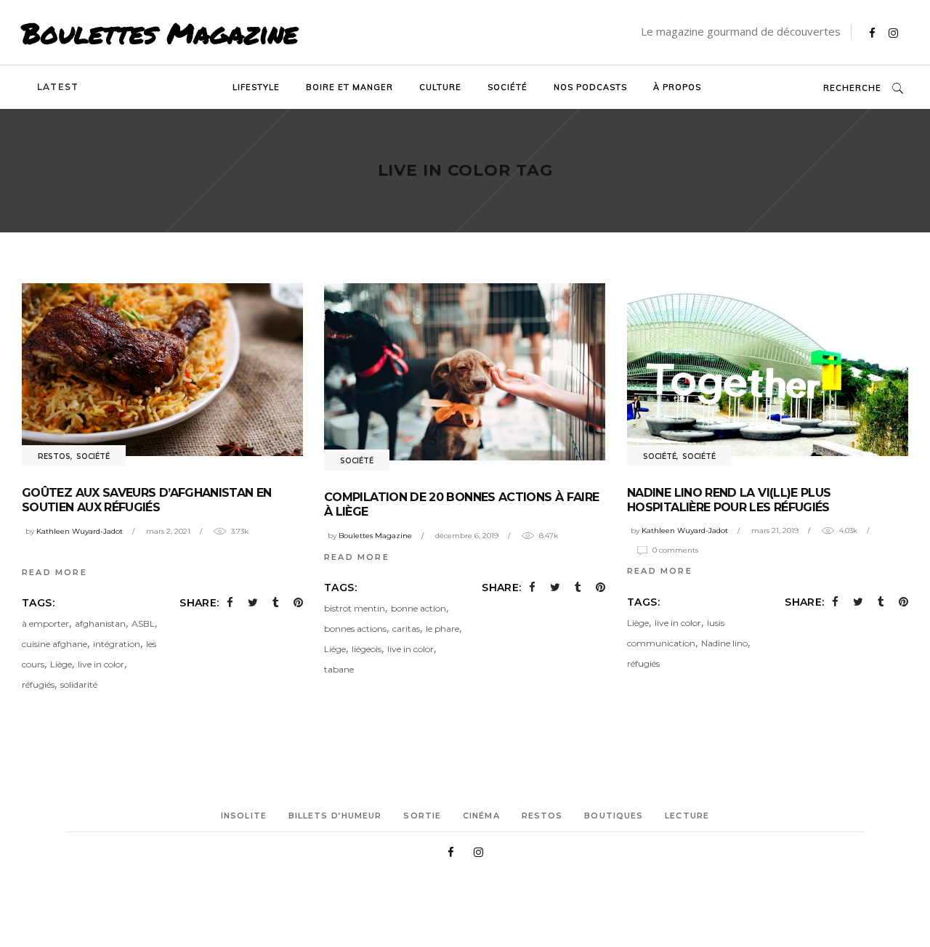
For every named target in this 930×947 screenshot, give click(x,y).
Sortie (422, 815)
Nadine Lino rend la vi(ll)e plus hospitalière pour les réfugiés (729, 500)
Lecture (687, 815)
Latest (57, 86)
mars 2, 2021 (168, 531)
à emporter (45, 623)
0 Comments (675, 550)
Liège (61, 664)
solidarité (78, 684)
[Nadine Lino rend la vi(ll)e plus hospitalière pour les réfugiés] (767, 369)
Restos (54, 456)
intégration (116, 643)
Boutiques (613, 815)
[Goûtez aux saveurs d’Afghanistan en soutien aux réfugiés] (162, 369)
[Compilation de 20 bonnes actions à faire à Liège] (464, 371)
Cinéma (481, 815)
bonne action (418, 608)
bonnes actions (355, 628)
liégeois (366, 648)
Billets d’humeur (335, 815)
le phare (442, 628)
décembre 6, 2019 (466, 535)
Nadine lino (724, 643)
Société (93, 456)
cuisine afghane (54, 643)
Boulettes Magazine (160, 32)
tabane (339, 669)
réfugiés (38, 684)
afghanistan (100, 623)
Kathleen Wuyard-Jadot (79, 531)
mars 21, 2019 (774, 530)
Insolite (244, 815)
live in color (101, 664)
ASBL (143, 623)
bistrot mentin (354, 608)
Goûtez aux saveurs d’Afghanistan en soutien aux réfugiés (147, 500)
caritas (406, 628)
